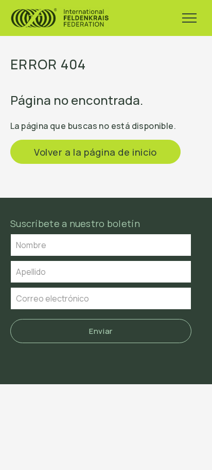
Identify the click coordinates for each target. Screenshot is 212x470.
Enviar (101, 331)
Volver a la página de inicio (95, 152)
